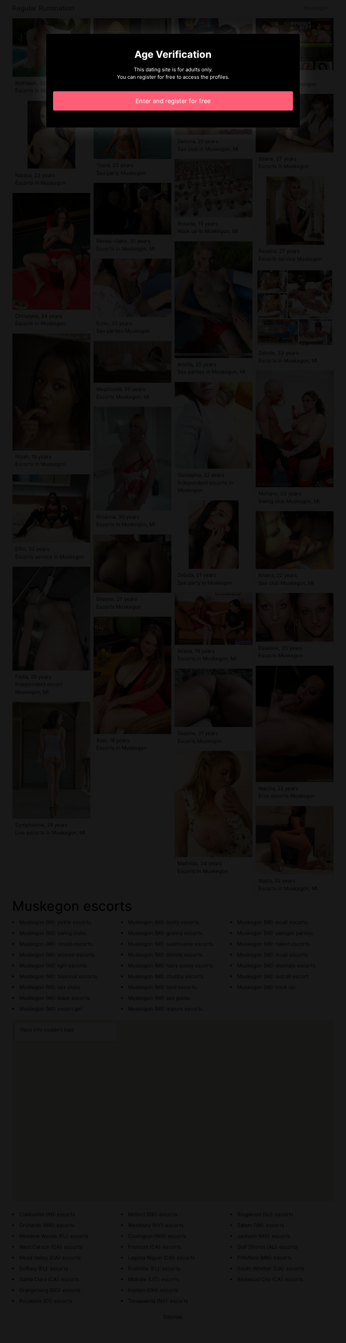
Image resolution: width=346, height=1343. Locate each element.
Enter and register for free (173, 100)
